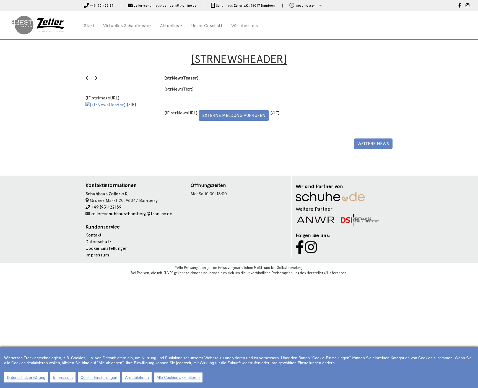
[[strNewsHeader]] (106, 104)
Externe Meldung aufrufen (234, 115)
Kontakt (93, 235)
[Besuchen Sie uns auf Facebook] (459, 6)
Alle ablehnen (137, 377)
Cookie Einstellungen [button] (106, 248)
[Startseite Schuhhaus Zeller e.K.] (38, 24)
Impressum (97, 255)
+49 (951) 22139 (105, 207)
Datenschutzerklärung (26, 377)
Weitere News (373, 143)
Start (89, 25)
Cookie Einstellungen (98, 377)
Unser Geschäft (206, 25)
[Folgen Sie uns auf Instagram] (467, 6)
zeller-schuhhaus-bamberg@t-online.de (131, 213)
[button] (305, 6)
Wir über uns (244, 25)
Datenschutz (98, 241)
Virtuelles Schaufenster (127, 25)
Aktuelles (169, 25)
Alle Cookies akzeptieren (178, 377)
